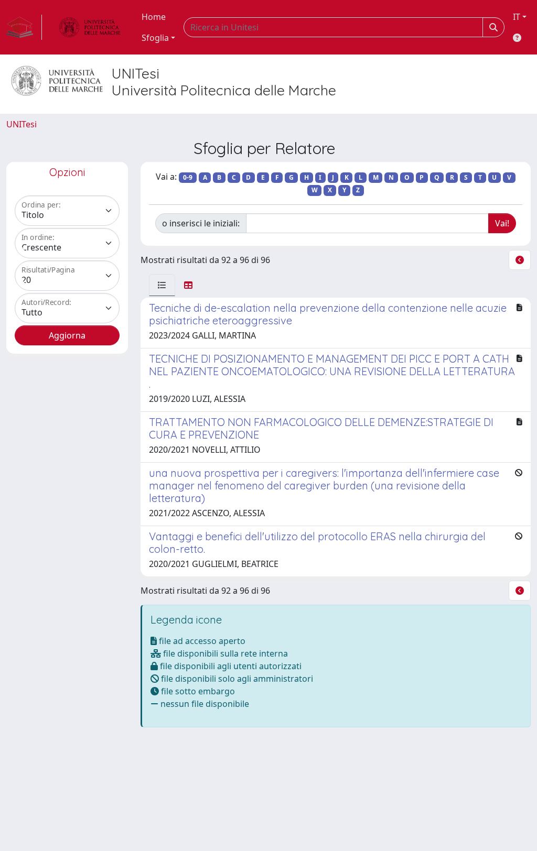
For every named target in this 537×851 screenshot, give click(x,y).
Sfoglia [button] (155, 37)
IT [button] (516, 17)
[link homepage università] (89, 27)
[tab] (162, 285)
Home (154, 17)
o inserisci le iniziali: (201, 223)
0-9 (187, 177)
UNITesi (21, 124)
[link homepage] (24, 27)
